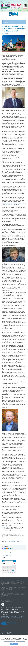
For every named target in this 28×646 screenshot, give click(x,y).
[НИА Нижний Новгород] (13, 16)
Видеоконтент (4, 612)
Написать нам (4, 617)
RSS (15, 616)
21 (10, 570)
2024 (11, 552)
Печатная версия (20, 616)
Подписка (7, 616)
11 (5, 568)
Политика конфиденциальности (7, 601)
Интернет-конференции (14, 611)
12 (7, 568)
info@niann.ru (6, 590)
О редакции (20, 617)
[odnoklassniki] (5, 634)
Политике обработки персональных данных (14, 641)
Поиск (12, 616)
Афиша (13, 609)
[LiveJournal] (10, 548)
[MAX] (3, 548)
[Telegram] (12, 548)
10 (3, 568)
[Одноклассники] (7, 548)
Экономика (9, 607)
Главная (3, 552)
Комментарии (17, 612)
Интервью (11, 612)
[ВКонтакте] (5, 548)
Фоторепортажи (5, 611)
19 (7, 570)
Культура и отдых (21, 607)
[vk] (2, 634)
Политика (13, 541)
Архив (7, 552)
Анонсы (22, 611)
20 (8, 570)
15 (12, 568)
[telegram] (8, 634)
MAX (8, 527)
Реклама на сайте (12, 617)
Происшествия (8, 609)
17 (3, 570)
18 (5, 570)
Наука (16, 609)
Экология (19, 541)
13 (8, 568)
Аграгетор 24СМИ (6, 555)
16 (14, 568)
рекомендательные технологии (7, 600)
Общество (14, 607)
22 (12, 570)
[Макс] (11, 634)
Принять (14, 643)
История (7, 541)
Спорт (2, 609)
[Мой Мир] (8, 548)
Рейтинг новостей (5, 614)
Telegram (4, 527)
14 (10, 568)
